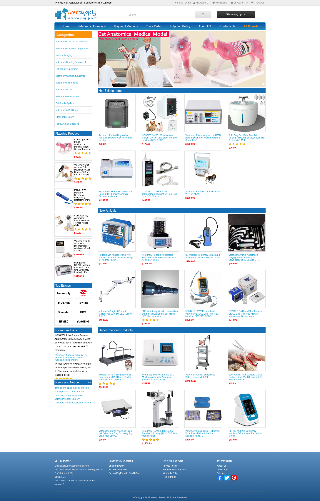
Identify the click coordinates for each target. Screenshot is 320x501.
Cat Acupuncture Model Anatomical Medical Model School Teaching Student (82, 145)
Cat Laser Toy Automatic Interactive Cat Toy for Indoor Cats (81, 220)
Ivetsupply (63, 293)
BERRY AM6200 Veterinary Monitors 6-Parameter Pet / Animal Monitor (246, 433)
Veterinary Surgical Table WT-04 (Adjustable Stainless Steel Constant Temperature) (71, 351)
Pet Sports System (65, 103)
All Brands (251, 26)
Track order (222, 469)
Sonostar (63, 312)
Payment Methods (126, 26)
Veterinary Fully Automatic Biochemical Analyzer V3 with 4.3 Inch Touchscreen (82, 247)
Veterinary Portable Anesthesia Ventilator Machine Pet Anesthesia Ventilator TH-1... (159, 257)
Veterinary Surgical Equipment (71, 75)
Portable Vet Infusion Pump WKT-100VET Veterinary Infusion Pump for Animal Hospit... (116, 257)
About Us (221, 465)
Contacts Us (227, 26)
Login (188, 2)
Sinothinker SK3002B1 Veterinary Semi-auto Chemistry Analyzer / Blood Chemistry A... (115, 194)
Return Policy (169, 476)
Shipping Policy (180, 26)
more (89, 382)
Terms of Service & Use (174, 469)
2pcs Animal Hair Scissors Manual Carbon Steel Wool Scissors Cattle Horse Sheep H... (246, 377)
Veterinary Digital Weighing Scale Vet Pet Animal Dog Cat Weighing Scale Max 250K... (115, 433)
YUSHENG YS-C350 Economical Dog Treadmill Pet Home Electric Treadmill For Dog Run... (115, 377)
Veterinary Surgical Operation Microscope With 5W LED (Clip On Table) (116, 313)
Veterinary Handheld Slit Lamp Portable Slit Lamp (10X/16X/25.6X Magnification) (159, 433)
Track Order (153, 26)
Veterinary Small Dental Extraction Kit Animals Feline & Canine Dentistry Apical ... (202, 433)
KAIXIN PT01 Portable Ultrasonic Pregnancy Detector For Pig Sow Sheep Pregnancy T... (82, 197)
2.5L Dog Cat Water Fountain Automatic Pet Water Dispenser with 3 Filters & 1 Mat (247, 137)
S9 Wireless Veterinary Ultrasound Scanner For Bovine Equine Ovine (202, 256)
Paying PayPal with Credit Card (124, 473)
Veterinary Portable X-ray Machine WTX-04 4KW (202, 192)
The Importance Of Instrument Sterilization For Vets (69, 391)
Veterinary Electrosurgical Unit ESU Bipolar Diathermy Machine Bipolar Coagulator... (203, 137)
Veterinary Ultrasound (92, 26)
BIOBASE (64, 302)
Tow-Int (83, 302)
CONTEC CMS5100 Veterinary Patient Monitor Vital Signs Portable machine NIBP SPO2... (160, 137)
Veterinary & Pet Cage (67, 109)
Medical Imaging (64, 55)
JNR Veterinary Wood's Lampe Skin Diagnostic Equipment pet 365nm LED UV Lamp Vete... (160, 313)
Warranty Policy (171, 473)
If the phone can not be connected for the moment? (72, 387)
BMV (83, 312)
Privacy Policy (170, 465)
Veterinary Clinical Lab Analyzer (72, 41)
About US (205, 26)
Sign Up (179, 2)
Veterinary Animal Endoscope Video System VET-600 (200, 375)
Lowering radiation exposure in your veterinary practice (73, 402)
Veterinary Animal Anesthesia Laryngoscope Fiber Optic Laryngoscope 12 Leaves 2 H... (244, 257)
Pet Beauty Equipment (67, 68)
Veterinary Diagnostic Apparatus (72, 48)
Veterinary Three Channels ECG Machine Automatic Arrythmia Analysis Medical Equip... (158, 377)
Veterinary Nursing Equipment (71, 62)
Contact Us (60, 476)
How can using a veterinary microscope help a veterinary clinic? (73, 395)
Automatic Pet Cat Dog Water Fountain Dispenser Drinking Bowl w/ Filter (116, 137)
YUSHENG (83, 321)
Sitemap (221, 473)
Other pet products (65, 116)
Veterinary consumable (67, 96)
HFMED (63, 321)
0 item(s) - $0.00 (237, 14)
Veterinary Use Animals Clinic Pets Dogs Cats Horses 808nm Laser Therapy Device (82, 170)
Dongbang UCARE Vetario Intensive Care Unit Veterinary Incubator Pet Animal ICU (82, 268)
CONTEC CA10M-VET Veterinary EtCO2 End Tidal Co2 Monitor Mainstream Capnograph (245, 313)
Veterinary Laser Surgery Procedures (67, 398)
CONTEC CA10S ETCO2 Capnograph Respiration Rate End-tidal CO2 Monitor (160, 194)
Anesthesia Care (64, 89)
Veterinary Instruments (67, 82)
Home (65, 26)
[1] (263, 84)
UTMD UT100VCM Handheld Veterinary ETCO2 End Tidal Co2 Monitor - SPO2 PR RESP (201, 313)
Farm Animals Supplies (67, 123)
